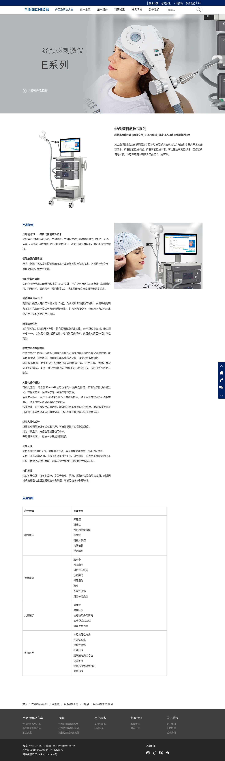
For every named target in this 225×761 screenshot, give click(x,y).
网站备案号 (28, 754)
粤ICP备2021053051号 (46, 754)
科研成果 (119, 9)
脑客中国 (153, 3)
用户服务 (102, 9)
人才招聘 (178, 3)
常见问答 (137, 9)
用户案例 (85, 9)
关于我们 (154, 9)
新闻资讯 (166, 3)
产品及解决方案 (64, 9)
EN (199, 3)
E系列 (86, 704)
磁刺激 (55, 704)
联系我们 (190, 3)
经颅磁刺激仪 (71, 704)
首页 (24, 704)
